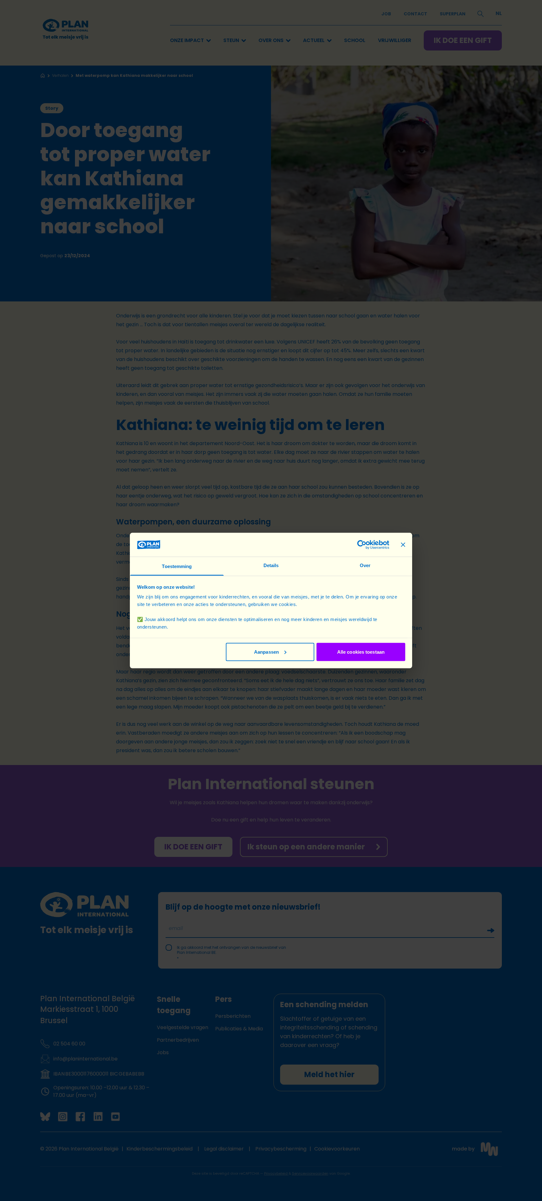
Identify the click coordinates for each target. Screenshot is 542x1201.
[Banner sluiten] (403, 544)
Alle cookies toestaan (361, 651)
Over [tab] (365, 565)
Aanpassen (266, 651)
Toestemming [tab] (177, 566)
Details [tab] (271, 565)
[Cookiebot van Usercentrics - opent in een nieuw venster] (361, 544)
